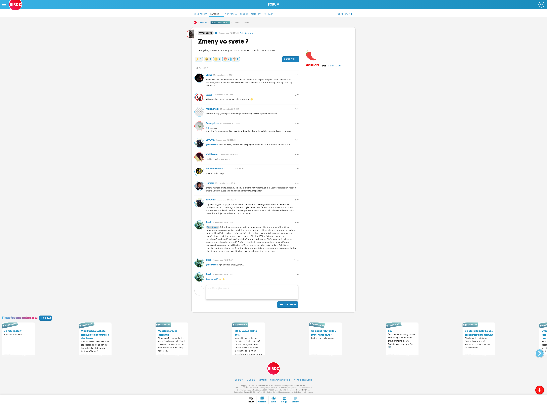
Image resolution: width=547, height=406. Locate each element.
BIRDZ (195, 22)
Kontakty (263, 379)
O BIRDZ (251, 379)
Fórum (273, 4)
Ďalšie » (246, 33)
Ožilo (243, 14)
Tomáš (255, 390)
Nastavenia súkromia (280, 379)
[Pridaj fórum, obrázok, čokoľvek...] (539, 390)
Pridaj (287, 304)
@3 (207, 128)
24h (324, 65)
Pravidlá (302, 379)
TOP (229, 14)
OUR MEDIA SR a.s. (266, 385)
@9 (216, 279)
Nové (201, 14)
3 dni (331, 65)
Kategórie (215, 14)
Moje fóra (256, 14)
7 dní (338, 65)
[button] (537, 352)
